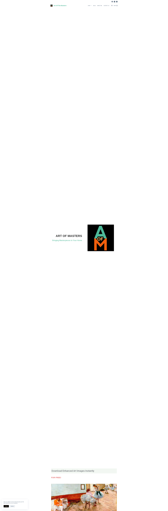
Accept (6, 506)
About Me (99, 5)
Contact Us (106, 5)
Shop (89, 5)
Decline (12, 506)
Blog (94, 5)
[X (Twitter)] (114, 1)
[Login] (111, 5)
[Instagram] (116, 1)
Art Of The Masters (60, 5)
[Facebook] (112, 1)
